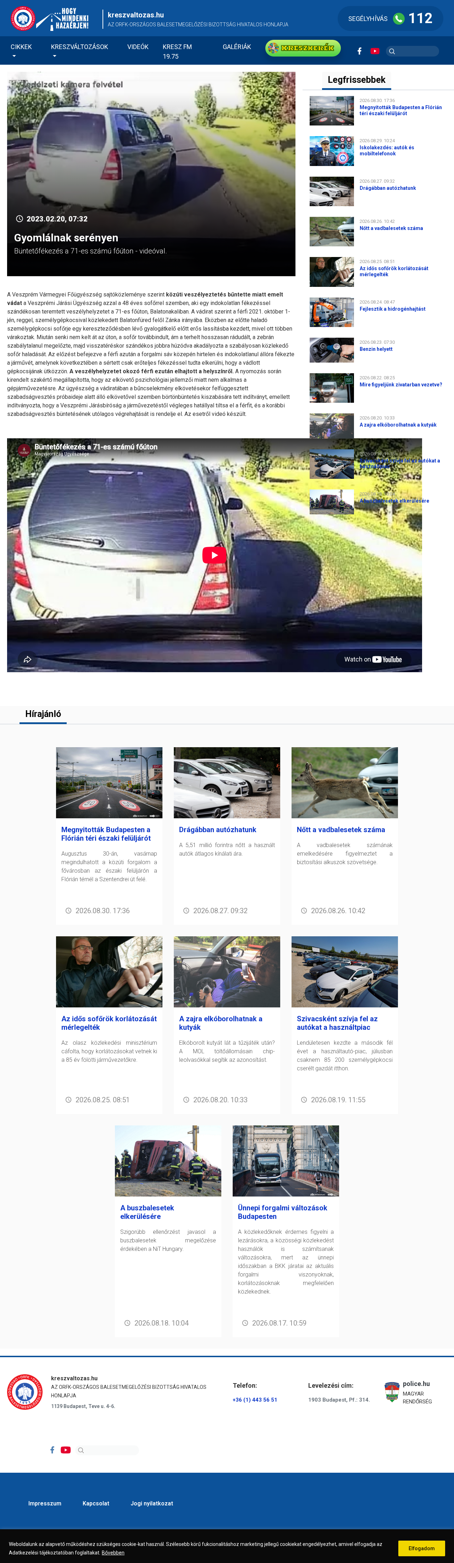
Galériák (237, 46)
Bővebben (113, 1553)
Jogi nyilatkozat (152, 1503)
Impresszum (44, 1503)
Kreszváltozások (79, 46)
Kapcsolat (96, 1503)
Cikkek (21, 46)
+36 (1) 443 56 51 (255, 1400)
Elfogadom (422, 1548)
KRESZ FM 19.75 (177, 51)
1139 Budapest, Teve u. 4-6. (83, 1406)
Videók (138, 46)
